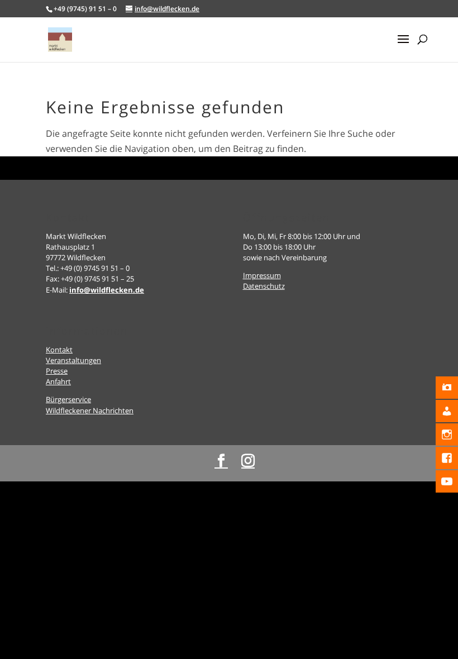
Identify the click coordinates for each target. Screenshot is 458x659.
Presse (57, 371)
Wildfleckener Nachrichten (89, 410)
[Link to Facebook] (221, 461)
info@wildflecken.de (106, 290)
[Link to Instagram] (248, 461)
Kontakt (59, 350)
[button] (403, 46)
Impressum (262, 275)
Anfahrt (58, 381)
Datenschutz (264, 286)
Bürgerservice (68, 399)
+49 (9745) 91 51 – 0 (85, 8)
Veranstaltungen (73, 360)
